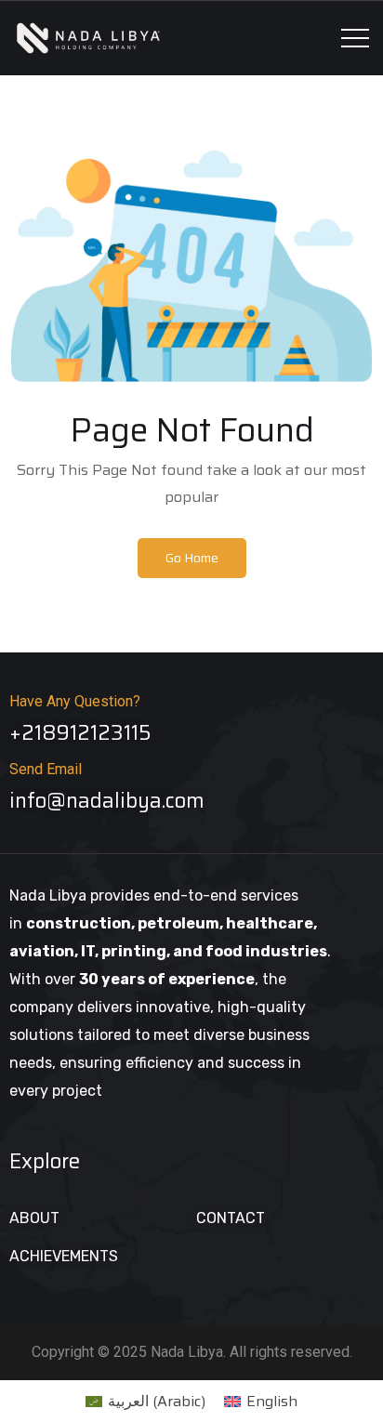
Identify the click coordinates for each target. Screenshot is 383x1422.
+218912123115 (80, 733)
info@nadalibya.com (107, 800)
